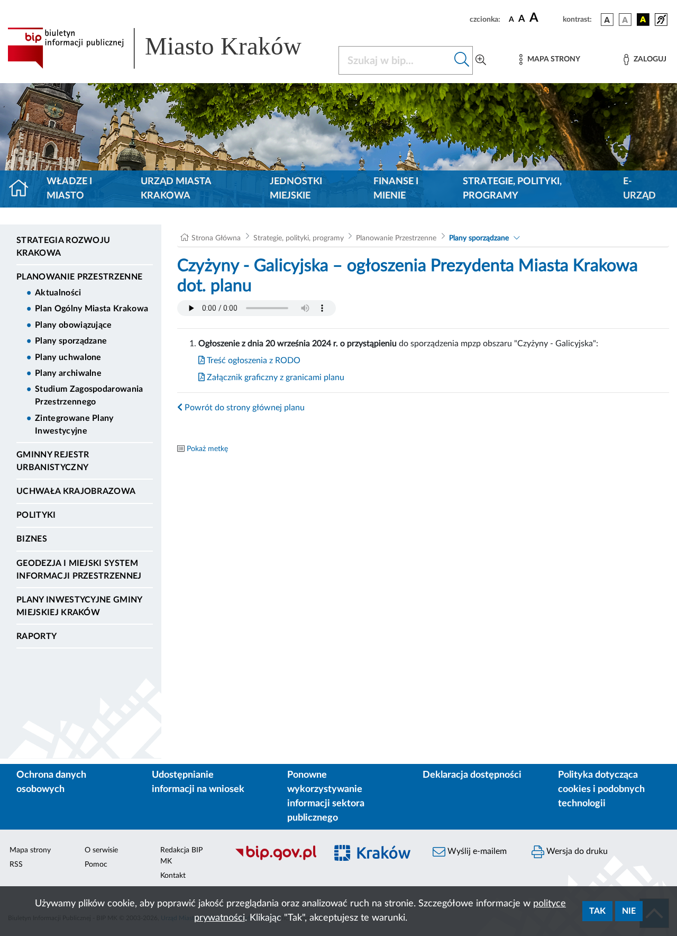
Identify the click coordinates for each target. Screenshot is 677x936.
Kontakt (173, 875)
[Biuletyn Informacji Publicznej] (275, 859)
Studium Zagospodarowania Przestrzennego (89, 395)
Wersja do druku (576, 851)
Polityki (36, 515)
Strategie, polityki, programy (512, 189)
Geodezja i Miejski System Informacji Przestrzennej (79, 569)
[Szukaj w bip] (462, 60)
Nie (629, 911)
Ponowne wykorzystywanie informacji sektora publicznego (325, 796)
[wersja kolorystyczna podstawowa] (607, 20)
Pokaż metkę (207, 449)
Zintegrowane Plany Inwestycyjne (74, 424)
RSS (16, 864)
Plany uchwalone (68, 357)
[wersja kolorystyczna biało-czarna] (625, 20)
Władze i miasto (69, 189)
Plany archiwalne (68, 373)
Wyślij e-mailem (476, 851)
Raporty (36, 636)
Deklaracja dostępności (472, 775)
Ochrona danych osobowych (51, 782)
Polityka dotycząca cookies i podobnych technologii (601, 789)
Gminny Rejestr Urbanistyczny (52, 461)
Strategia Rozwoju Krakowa (63, 246)
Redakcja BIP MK (181, 856)
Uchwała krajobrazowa (75, 491)
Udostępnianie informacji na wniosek (198, 782)
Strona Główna (216, 238)
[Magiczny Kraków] (373, 859)
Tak (597, 911)
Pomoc (96, 864)
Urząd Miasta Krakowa (176, 189)
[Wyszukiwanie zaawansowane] (480, 60)
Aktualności (58, 293)
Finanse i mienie (395, 189)
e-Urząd (639, 189)
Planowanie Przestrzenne (79, 277)
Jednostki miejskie (296, 189)
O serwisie (101, 850)
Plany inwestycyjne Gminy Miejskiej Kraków (79, 606)
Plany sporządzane (71, 341)
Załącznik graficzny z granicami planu (274, 377)
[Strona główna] (23, 189)
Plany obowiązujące (73, 325)
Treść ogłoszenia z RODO (252, 360)
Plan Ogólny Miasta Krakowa (91, 308)
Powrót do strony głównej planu (243, 407)
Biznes (31, 539)
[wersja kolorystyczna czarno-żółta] (643, 20)
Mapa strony (30, 850)
